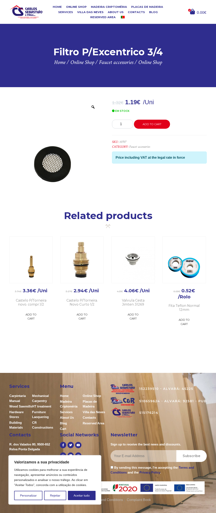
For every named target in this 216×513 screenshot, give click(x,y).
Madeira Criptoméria (109, 6)
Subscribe (191, 456)
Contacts (136, 12)
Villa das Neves (90, 12)
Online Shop (76, 6)
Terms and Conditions (106, 500)
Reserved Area (103, 17)
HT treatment (41, 406)
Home (57, 6)
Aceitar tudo (82, 495)
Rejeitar (55, 495)
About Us (116, 12)
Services (65, 12)
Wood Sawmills (20, 406)
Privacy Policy (149, 472)
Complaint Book (139, 500)
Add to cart (152, 124)
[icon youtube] (78, 445)
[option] (54, 145)
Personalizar (28, 495)
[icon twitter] (71, 445)
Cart (63, 428)
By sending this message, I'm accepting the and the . (152, 470)
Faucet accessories (139, 147)
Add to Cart (31, 316)
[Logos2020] (108, 487)
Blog (153, 12)
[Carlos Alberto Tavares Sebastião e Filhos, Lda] (26, 12)
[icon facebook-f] (63, 445)
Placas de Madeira (147, 6)
